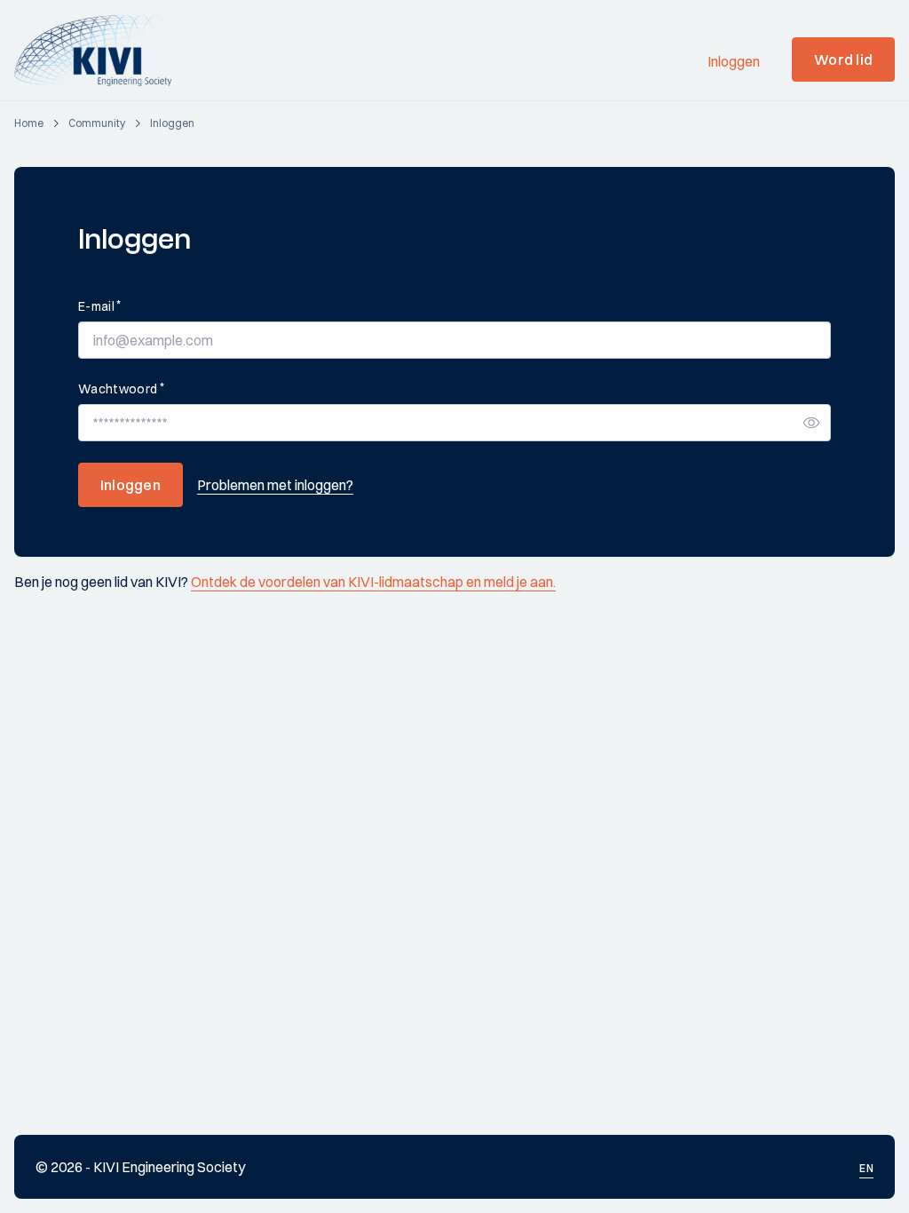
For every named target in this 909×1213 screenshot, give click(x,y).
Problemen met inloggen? (275, 485)
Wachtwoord (121, 388)
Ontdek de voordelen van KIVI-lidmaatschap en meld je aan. (373, 582)
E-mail (99, 305)
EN (866, 1168)
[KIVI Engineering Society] (100, 50)
